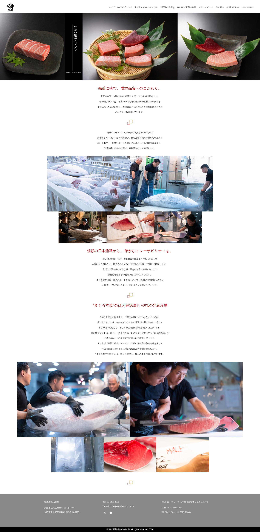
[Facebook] (110, 512)
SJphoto (188, 512)
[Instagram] (104, 512)
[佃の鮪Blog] (116, 512)
